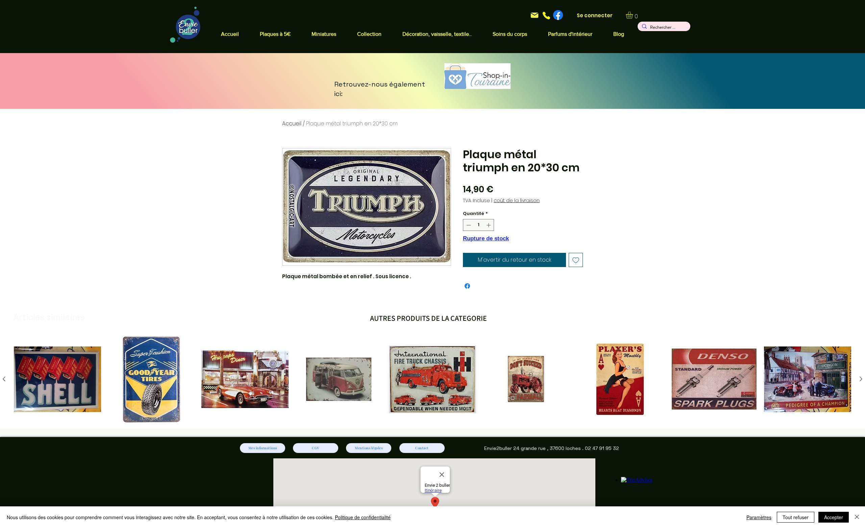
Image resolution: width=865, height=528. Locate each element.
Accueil (291, 123)
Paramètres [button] (758, 517)
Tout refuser (796, 517)
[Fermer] (857, 517)
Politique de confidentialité (363, 517)
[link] (633, 15)
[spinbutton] (478, 225)
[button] (437, 34)
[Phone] (546, 15)
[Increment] (489, 225)
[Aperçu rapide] (57, 379)
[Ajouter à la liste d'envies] (576, 260)
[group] (432, 379)
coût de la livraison (517, 200)
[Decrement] (468, 225)
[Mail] (534, 15)
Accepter (833, 517)
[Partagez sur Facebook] (467, 286)
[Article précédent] (4, 379)
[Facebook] (558, 15)
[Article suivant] (861, 379)
